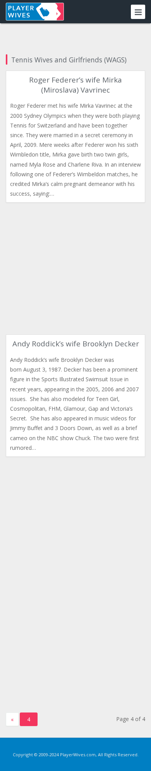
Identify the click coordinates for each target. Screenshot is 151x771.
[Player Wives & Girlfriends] (35, 12)
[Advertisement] (75, 268)
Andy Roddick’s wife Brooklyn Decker (75, 344)
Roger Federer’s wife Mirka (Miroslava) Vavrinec (75, 85)
